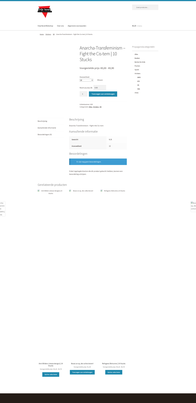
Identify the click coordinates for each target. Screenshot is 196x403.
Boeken (137, 58)
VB (54, 34)
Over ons (60, 26)
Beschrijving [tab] (42, 121)
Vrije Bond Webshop (45, 26)
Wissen (100, 80)
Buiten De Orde (140, 62)
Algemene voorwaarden (77, 26)
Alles (90, 107)
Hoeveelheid (84, 77)
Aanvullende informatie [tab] (47, 128)
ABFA (139, 77)
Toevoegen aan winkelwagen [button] (82, 372)
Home (42, 34)
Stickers (48, 34)
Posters (137, 66)
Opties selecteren (51, 374)
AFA (138, 81)
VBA (138, 89)
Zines (136, 93)
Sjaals (137, 70)
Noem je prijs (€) (86, 88)
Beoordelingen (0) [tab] (45, 134)
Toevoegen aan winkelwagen (103, 94)
